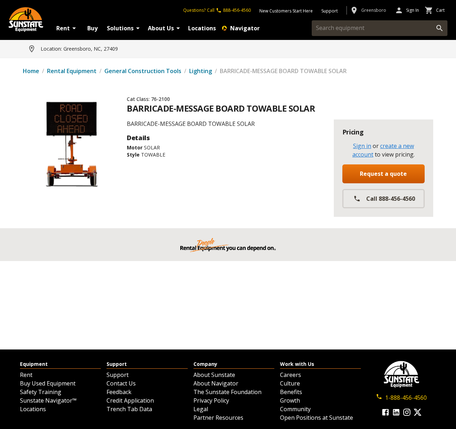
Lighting (200, 71)
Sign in (362, 146)
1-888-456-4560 (406, 398)
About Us (161, 28)
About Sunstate (214, 375)
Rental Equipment (72, 71)
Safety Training (40, 392)
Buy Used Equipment (48, 383)
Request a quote (383, 174)
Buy (92, 28)
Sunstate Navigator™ (48, 400)
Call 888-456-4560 (390, 199)
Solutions (120, 28)
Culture (290, 383)
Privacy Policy (211, 400)
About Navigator (215, 383)
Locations (202, 28)
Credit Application (130, 400)
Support (118, 375)
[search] (439, 28)
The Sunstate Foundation (227, 392)
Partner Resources (218, 418)
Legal (200, 409)
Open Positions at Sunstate (316, 418)
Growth (290, 400)
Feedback (119, 392)
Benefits (291, 392)
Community (295, 409)
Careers (290, 375)
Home (31, 71)
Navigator (245, 28)
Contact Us (121, 383)
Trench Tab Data (129, 409)
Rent (63, 28)
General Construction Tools (142, 71)
